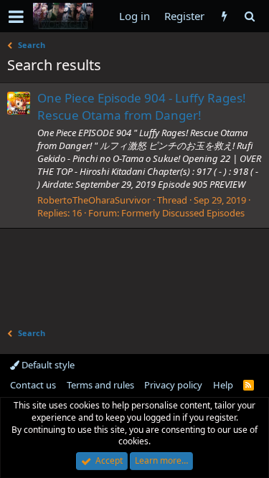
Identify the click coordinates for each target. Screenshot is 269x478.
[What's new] (224, 16)
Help (223, 384)
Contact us (33, 384)
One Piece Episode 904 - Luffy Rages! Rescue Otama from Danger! (141, 106)
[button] (16, 16)
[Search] (249, 16)
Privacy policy (173, 384)
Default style (47, 364)
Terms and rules (100, 384)
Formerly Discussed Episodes (183, 212)
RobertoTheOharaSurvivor (94, 199)
